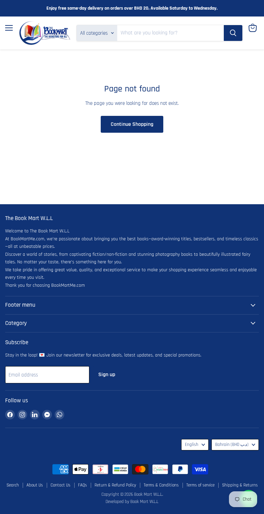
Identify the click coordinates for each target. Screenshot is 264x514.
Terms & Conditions (161, 485)
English (191, 445)
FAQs (82, 485)
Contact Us (60, 485)
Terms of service (200, 485)
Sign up (106, 374)
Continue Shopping (132, 124)
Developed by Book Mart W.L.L (132, 501)
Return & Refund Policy (115, 485)
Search (13, 485)
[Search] (233, 33)
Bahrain (232, 445)
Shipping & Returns (240, 485)
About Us (34, 485)
